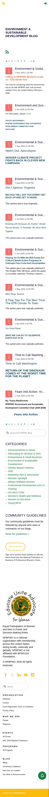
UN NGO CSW (16, 492)
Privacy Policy (8, 711)
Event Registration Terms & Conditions (18, 707)
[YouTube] (26, 674)
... (28, 61)
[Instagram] (32, 674)
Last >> (34, 61)
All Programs (8, 750)
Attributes (6, 699)
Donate (5, 720)
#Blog (5, 763)
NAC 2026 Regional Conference (15, 741)
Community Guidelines (12, 766)
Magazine (6, 724)
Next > (31, 61)
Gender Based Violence (21, 467)
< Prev (9, 61)
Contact (6, 703)
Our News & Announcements (14, 774)
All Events (7, 737)
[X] (12, 674)
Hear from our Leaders (11, 770)
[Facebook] (5, 674)
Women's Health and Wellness (24, 496)
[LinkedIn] (19, 674)
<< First (6, 61)
